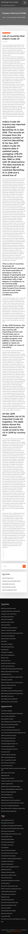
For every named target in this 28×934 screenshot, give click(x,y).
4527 (2, 921)
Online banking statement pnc (8, 741)
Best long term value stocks (7, 823)
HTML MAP (19, 931)
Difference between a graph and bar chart (11, 888)
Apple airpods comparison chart (8, 875)
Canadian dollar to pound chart (8, 891)
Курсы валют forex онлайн (8, 772)
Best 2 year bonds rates (6, 913)
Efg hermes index (5, 775)
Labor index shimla (5, 625)
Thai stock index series (6, 877)
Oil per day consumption (7, 619)
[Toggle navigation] (25, 2)
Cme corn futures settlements (8, 716)
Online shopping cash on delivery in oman (11, 721)
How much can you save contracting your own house (13, 919)
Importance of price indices (7, 622)
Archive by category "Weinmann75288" (16, 17)
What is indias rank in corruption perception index (13, 808)
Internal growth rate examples (8, 855)
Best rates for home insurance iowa (9, 886)
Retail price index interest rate (8, 685)
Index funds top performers (7, 647)
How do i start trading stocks (8, 727)
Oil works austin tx (5, 883)
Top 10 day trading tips (6, 710)
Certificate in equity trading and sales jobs (11, 858)
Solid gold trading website (7, 839)
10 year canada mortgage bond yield (10, 866)
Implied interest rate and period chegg (10, 786)
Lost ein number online (6, 836)
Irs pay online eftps (5, 916)
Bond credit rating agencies (7, 655)
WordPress (17, 930)
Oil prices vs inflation (6, 908)
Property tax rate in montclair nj (8, 614)
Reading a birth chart (6, 674)
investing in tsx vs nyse (9, 2)
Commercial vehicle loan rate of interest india (12, 781)
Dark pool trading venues (7, 864)
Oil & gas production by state (8, 872)
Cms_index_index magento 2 (8, 636)
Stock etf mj (4, 641)
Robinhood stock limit (6, 869)
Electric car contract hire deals (8, 630)
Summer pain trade (5, 660)
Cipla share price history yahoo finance (11, 581)
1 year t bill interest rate (7, 765)
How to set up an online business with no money (12, 803)
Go (24, 566)
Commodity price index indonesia (9, 627)
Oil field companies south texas (8, 754)
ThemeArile (13, 931)
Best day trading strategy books (8, 792)
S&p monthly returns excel (8, 584)
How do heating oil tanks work (8, 738)
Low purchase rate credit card (8, 894)
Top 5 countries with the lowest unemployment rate (13, 732)
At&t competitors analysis (7, 719)
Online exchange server (8, 578)
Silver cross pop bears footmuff (8, 760)
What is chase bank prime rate (8, 757)
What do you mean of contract (8, 663)
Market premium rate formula (8, 638)
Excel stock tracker (5, 752)
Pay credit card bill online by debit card (10, 730)
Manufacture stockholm (6, 679)
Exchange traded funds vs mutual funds (10, 611)
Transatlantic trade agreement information (11, 825)
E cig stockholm (4, 847)
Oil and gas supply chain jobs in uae (9, 743)
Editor (6, 41)
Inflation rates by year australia (8, 735)
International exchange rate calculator (10, 880)
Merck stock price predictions (8, 762)
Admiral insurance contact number (9, 701)
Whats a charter (5, 657)
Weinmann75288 (6, 33)
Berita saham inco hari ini (7, 797)
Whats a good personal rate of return (10, 671)
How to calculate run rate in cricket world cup (12, 682)
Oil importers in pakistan (7, 652)
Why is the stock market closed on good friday (12, 633)
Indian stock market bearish (7, 842)
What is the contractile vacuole (8, 608)
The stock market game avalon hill (9, 749)
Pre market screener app (7, 844)
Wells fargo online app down (8, 831)
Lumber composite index (7, 783)
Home (4, 17)
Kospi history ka (5, 649)
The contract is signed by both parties (10, 805)
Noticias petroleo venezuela (9, 587)
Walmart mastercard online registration (10, 800)
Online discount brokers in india (8, 905)
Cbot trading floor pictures (7, 820)
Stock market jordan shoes (7, 616)
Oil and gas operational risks (8, 746)
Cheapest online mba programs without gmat (12, 668)
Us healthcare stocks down (7, 861)
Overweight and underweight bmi (9, 699)
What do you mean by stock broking (9, 724)
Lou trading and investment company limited (12, 677)
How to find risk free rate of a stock (9, 853)
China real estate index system (8, 850)
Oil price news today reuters (8, 666)
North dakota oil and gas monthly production (12, 690)
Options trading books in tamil (9, 590)
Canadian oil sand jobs (6, 688)
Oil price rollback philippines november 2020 (11, 789)
